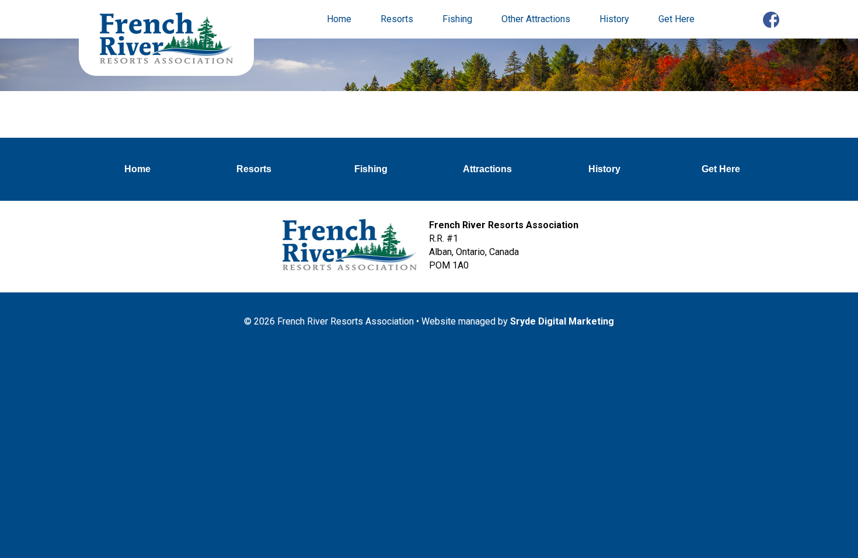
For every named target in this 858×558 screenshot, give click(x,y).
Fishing (457, 19)
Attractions (487, 169)
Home (339, 19)
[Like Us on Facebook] (771, 21)
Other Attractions (535, 19)
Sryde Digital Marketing (562, 321)
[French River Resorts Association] (166, 39)
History (614, 19)
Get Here (676, 19)
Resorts (397, 19)
